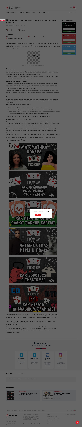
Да (37, 214)
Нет (44, 214)
